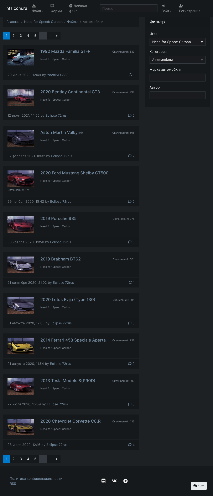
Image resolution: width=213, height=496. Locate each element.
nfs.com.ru (16, 8)
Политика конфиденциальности (36, 478)
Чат (200, 486)
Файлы (37, 11)
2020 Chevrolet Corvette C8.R (70, 421)
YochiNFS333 (57, 75)
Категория (158, 51)
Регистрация (189, 11)
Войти (167, 11)
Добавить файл (79, 8)
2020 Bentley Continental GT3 (70, 91)
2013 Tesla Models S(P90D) (67, 380)
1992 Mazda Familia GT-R (65, 51)
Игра (153, 34)
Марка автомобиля (165, 69)
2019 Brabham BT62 (60, 259)
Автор (155, 87)
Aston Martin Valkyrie (61, 132)
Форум (56, 11)
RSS (13, 483)
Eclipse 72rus (56, 115)
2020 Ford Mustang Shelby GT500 (74, 172)
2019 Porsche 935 (58, 218)
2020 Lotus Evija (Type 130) (67, 299)
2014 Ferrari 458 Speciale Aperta (73, 340)
